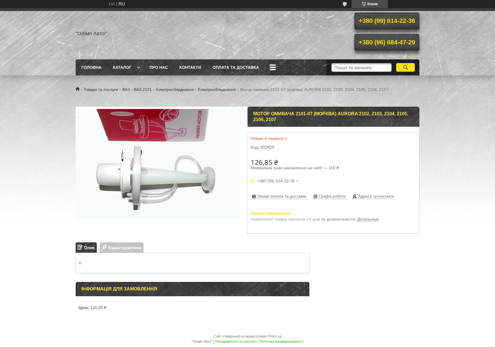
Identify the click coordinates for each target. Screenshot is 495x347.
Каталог (122, 67)
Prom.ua (275, 336)
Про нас (159, 67)
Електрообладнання (175, 89)
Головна (91, 67)
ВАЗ (126, 89)
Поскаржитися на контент (236, 342)
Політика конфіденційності (281, 342)
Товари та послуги (101, 89)
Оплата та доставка (236, 67)
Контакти (190, 67)
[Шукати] (405, 67)
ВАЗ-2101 (143, 89)
